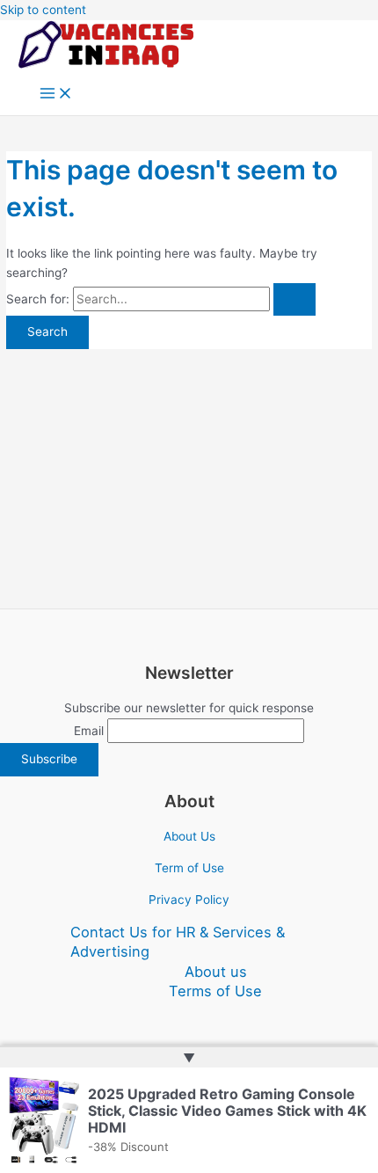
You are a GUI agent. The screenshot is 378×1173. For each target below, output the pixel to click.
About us (216, 971)
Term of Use (189, 868)
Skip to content (43, 10)
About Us (189, 836)
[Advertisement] (189, 469)
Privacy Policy (189, 899)
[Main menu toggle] (56, 94)
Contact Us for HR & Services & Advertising (177, 942)
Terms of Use (215, 991)
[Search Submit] (294, 300)
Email (89, 731)
